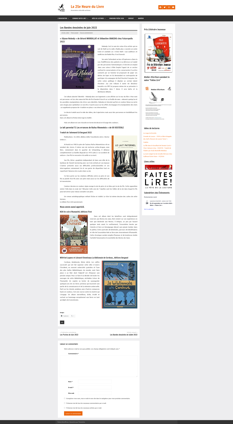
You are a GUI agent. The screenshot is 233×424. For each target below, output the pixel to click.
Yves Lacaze (74, 32)
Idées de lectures (98, 18)
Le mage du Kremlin (149, 133)
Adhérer (141, 18)
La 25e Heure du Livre (87, 6)
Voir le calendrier (149, 209)
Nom (70, 382)
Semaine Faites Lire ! (79, 18)
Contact (131, 18)
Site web (71, 393)
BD (62, 322)
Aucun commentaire (86, 32)
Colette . (146, 142)
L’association (62, 18)
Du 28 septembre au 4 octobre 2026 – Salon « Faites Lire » (161, 204)
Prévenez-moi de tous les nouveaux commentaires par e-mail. (86, 403)
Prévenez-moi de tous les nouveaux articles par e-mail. (84, 408)
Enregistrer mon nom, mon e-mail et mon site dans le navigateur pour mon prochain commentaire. (98, 398)
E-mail (71, 387)
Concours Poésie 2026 (116, 18)
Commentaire (73, 354)
